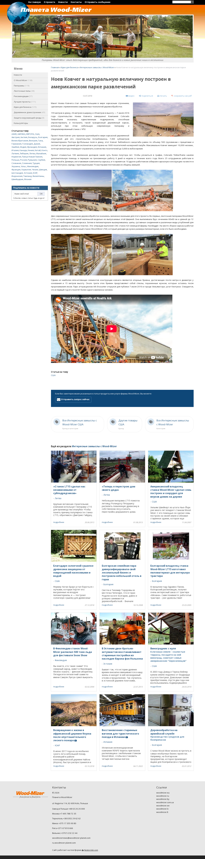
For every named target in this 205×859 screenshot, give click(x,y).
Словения (27, 163)
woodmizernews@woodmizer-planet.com (71, 838)
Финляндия (32, 166)
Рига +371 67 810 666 (62, 828)
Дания (37, 143)
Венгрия (33, 140)
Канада (23, 150)
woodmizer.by (162, 799)
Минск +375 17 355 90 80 (64, 823)
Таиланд (27, 176)
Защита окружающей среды (29, 117)
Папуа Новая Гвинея (32, 156)
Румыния (32, 159)
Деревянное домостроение (29, 112)
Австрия (16, 137)
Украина (16, 166)
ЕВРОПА (30, 134)
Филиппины (38, 176)
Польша (15, 159)
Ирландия (32, 147)
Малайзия (41, 153)
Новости (63, 2)
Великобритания (20, 140)
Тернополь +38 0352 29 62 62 (66, 818)
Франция (16, 169)
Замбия (15, 147)
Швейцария (17, 179)
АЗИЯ (14, 134)
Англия (23, 137)
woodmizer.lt (162, 812)
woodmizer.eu (162, 792)
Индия (23, 147)
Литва (32, 153)
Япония (27, 179)
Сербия (41, 159)
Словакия (16, 163)
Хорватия (26, 169)
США (37, 134)
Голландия (27, 143)
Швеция (43, 169)
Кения (31, 150)
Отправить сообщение (97, 2)
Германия (16, 143)
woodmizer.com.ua (165, 802)
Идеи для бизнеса (25, 107)
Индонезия (17, 176)
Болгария (42, 137)
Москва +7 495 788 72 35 (64, 813)
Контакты (76, 2)
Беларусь (32, 137)
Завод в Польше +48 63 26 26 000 (68, 808)
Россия (23, 159)
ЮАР (35, 173)
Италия (15, 150)
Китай (38, 150)
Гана (40, 140)
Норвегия (16, 156)
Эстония (28, 173)
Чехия (35, 169)
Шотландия (17, 173)
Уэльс (23, 166)
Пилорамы (21, 85)
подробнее (58, 522)
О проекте (49, 2)
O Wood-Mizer (23, 80)
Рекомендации (23, 96)
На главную (34, 2)
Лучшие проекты (24, 101)
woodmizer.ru (162, 795)
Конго (44, 150)
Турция (36, 163)
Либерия (24, 153)
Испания (42, 147)
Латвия (15, 153)
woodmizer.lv (162, 808)
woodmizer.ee (162, 805)
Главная (55, 67)
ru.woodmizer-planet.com (64, 842)
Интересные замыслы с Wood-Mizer (97, 67)
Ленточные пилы (24, 91)
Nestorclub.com (91, 850)
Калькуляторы (21, 123)
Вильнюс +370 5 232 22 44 (64, 833)
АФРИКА (21, 134)
